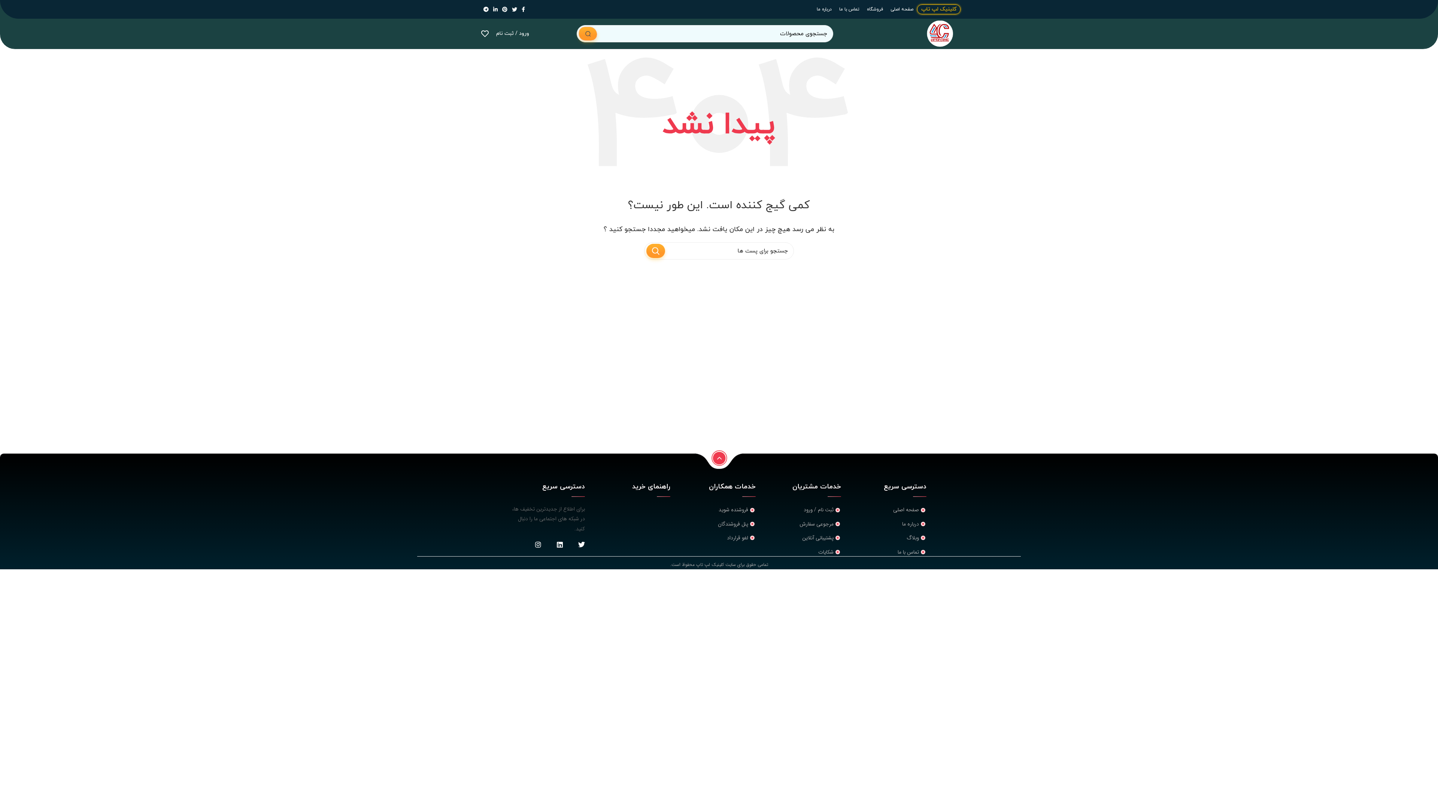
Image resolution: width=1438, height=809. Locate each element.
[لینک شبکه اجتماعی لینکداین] (495, 9)
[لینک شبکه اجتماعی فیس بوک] (523, 9)
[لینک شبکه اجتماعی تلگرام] (486, 9)
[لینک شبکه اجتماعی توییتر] (514, 9)
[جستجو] (588, 34)
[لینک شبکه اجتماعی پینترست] (505, 9)
